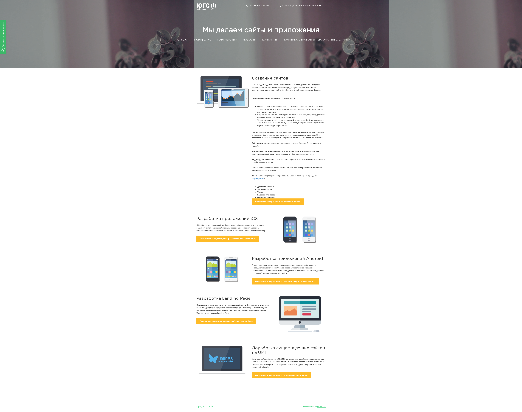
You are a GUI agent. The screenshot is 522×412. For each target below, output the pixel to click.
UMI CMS (321, 406)
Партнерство (227, 40)
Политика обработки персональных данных (316, 40)
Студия (182, 40)
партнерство (258, 178)
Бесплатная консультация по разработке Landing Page (226, 321)
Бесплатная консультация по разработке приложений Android (285, 281)
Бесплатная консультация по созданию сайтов (278, 201)
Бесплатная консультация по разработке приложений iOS (228, 239)
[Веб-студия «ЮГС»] (206, 7)
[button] (3, 37)
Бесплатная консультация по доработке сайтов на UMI (281, 375)
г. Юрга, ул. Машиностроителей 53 (301, 6)
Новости (249, 40)
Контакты (269, 40)
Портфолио (202, 40)
